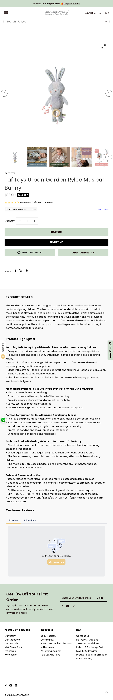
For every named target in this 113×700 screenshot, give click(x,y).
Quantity (10, 221)
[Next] (108, 93)
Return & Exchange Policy (91, 647)
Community (47, 639)
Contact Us (82, 636)
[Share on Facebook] (15, 271)
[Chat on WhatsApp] (3, 420)
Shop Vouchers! (72, 3)
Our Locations (12, 639)
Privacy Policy (84, 658)
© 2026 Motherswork (17, 695)
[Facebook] (62, 607)
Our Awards (11, 643)
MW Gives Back (13, 647)
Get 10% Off (110, 350)
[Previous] (4, 93)
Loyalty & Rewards (86, 651)
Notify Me (56, 242)
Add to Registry (83, 252)
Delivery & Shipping (87, 639)
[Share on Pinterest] (27, 271)
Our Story (10, 636)
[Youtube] (67, 607)
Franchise (10, 651)
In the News (47, 647)
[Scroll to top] (106, 692)
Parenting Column (50, 651)
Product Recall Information (91, 654)
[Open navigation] (23, 12)
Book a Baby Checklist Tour (56, 643)
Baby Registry (48, 636)
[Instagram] (74, 607)
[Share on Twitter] (21, 271)
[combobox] (53, 21)
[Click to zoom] (103, 46)
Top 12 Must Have (50, 654)
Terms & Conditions (87, 643)
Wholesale (11, 654)
